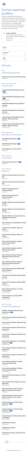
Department (6, 52)
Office (4, 58)
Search (4, 47)
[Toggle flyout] (25, 54)
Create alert (9, 40)
